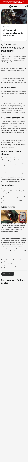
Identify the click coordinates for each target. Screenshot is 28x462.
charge (16, 72)
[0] (26, 6)
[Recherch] (23, 6)
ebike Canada (20, 78)
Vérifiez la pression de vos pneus (10, 238)
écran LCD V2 (19, 142)
